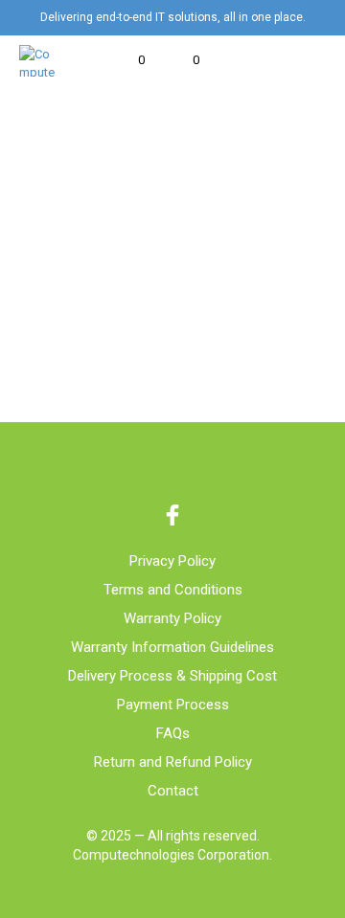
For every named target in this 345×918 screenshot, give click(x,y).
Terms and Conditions (173, 589)
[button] (128, 60)
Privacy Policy (172, 561)
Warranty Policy (172, 618)
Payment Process (173, 704)
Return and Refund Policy (173, 762)
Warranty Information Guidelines (172, 647)
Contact (173, 790)
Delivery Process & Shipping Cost (172, 675)
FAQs (173, 733)
